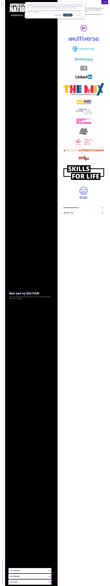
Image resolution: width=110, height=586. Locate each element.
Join (104, 2)
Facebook (2, 576)
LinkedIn (2, 571)
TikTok (2, 561)
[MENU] (2, 2)
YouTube (2, 566)
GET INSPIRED (15, 576)
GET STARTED (15, 570)
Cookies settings (57, 15)
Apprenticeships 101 (71, 207)
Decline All (78, 15)
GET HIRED (13, 582)
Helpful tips (68, 212)
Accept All (68, 15)
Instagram (2, 581)
